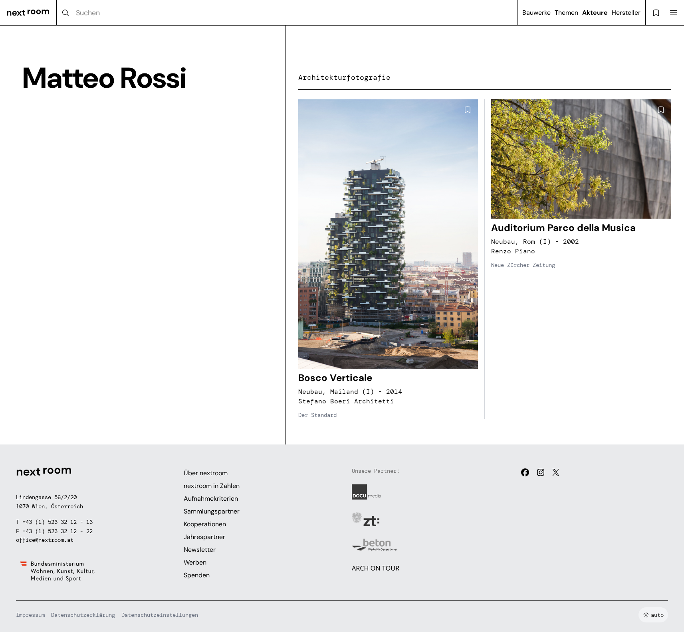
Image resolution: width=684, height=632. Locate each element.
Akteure (595, 12)
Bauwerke (536, 12)
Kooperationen (205, 524)
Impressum (30, 614)
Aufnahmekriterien (211, 498)
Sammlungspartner (212, 511)
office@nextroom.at (44, 539)
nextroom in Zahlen (212, 486)
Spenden (197, 575)
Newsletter (200, 549)
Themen (566, 12)
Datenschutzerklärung (83, 614)
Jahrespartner (204, 537)
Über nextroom (206, 473)
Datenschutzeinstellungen (159, 614)
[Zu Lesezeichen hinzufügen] (467, 109)
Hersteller (626, 12)
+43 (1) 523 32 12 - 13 (57, 521)
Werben (195, 562)
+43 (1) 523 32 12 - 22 (57, 531)
